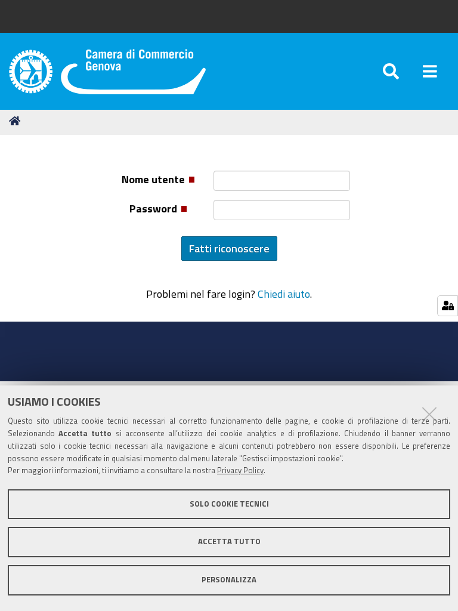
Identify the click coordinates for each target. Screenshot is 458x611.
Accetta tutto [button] (229, 541)
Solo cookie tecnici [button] (229, 504)
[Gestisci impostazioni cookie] (447, 305)
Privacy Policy (240, 470)
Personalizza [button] (229, 580)
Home (16, 121)
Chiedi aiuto (284, 293)
